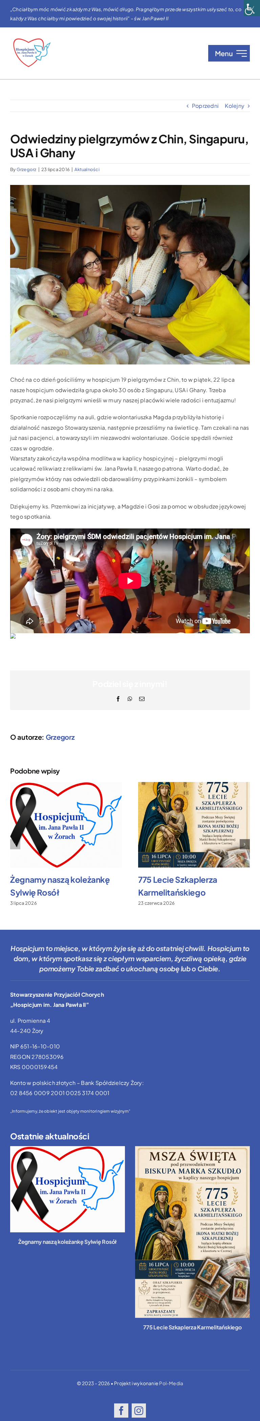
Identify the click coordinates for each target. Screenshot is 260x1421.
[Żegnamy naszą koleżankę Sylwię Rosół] (67, 1189)
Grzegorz (27, 169)
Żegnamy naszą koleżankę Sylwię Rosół (67, 1241)
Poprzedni (205, 105)
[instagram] (139, 1410)
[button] (15, 844)
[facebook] (121, 1410)
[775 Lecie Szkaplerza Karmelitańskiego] (192, 1232)
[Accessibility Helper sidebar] (252, 8)
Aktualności (87, 169)
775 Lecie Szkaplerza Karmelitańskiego (192, 1327)
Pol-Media (171, 1383)
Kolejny (234, 105)
